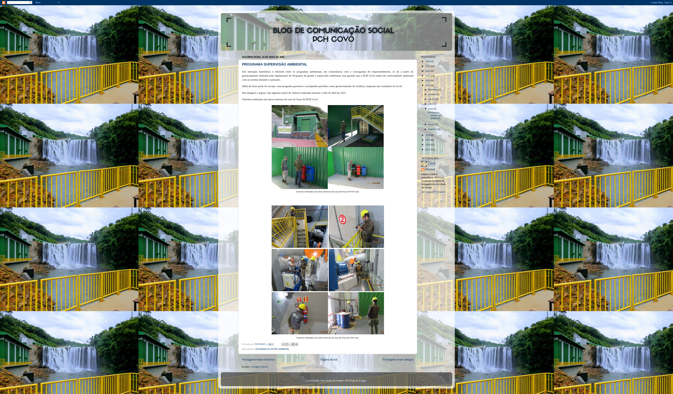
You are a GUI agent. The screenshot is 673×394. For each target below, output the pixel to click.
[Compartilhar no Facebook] (293, 344)
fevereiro (433, 129)
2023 (428, 76)
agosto (432, 99)
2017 (428, 150)
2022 (428, 81)
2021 (428, 85)
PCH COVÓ (430, 170)
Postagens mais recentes (258, 359)
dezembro (433, 90)
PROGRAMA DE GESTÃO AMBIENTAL (272, 349)
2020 (428, 135)
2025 (428, 66)
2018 (428, 145)
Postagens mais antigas (398, 359)
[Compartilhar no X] (290, 344)
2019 (428, 140)
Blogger (362, 381)
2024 (428, 71)
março (431, 124)
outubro (432, 94)
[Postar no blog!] (286, 344)
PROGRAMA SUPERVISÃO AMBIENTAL (274, 64)
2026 (428, 61)
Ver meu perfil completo (434, 192)
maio (431, 109)
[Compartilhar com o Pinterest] (296, 344)
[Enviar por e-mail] (283, 344)
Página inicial (328, 359)
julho (431, 104)
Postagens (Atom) (259, 367)
